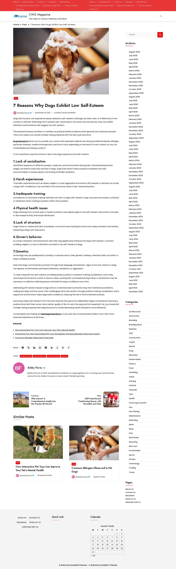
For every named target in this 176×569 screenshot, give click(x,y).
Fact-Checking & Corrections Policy (28, 5)
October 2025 (135, 89)
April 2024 (133, 157)
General (132, 385)
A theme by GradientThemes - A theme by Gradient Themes (88, 565)
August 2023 (134, 187)
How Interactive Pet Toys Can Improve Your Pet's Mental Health (45, 330)
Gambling (133, 372)
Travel (131, 472)
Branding (133, 320)
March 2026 (134, 70)
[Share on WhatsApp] (40, 347)
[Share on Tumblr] (57, 347)
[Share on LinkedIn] (34, 347)
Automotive (134, 316)
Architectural (134, 311)
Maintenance (134, 416)
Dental (132, 346)
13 (107, 541)
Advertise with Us (28, 2)
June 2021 (133, 280)
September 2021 (136, 273)
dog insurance (26, 356)
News (131, 429)
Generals (133, 390)
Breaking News (135, 324)
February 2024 (135, 164)
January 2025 (135, 123)
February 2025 (135, 119)
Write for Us (20, 9)
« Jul (93, 555)
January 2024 (135, 168)
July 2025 (133, 100)
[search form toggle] (161, 16)
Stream (132, 459)
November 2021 (135, 265)
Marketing (133, 420)
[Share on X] (28, 347)
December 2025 (136, 82)
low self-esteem (53, 356)
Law (130, 407)
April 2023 (133, 201)
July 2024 (133, 145)
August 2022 (134, 231)
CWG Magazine (39, 14)
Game (131, 377)
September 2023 (136, 183)
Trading (132, 468)
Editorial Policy (65, 2)
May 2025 (133, 108)
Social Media (134, 450)
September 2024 (136, 138)
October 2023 (135, 179)
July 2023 (133, 190)
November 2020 (136, 291)
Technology (134, 463)
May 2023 (133, 198)
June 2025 (133, 104)
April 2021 (133, 288)
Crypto (132, 342)
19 (102, 545)
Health (132, 398)
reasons (64, 356)
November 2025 (136, 85)
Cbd (131, 333)
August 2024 (134, 142)
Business (132, 329)
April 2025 (133, 112)
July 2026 (133, 55)
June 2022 (133, 239)
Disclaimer (52, 2)
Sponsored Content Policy (52, 5)
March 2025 (134, 115)
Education (133, 355)
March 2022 (134, 250)
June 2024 (133, 149)
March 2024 (134, 160)
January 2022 (135, 258)
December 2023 (136, 171)
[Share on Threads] (63, 347)
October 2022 (135, 224)
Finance (132, 364)
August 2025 (134, 97)
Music (131, 424)
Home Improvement (137, 403)
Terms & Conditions (71, 5)
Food (131, 368)
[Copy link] (68, 347)
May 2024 (133, 153)
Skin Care (133, 446)
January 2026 (135, 78)
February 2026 (135, 74)
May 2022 (133, 243)
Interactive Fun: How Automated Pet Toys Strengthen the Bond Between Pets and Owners (57, 334)
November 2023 (136, 175)
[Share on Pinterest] (45, 347)
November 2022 (136, 220)
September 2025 (136, 93)
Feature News (135, 359)
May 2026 (133, 63)
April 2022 (133, 246)
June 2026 (133, 59)
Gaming (132, 381)
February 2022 (135, 254)
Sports (132, 455)
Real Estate (134, 437)
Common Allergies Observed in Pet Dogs (34, 337)
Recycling (133, 442)
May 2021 (133, 284)
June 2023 (133, 194)
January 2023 (135, 213)
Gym (131, 394)
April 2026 (133, 67)
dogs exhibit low (39, 356)
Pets (15, 98)
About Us (16, 2)
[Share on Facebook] (22, 347)
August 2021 (134, 276)
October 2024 (135, 134)
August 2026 (134, 52)
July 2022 (133, 235)
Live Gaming (134, 411)
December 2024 (136, 127)
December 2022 (136, 216)
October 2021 (135, 269)
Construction (134, 337)
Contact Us (41, 2)
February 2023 (135, 209)
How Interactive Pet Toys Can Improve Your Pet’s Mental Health (38, 468)
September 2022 (136, 228)
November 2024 (136, 130)
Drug (131, 351)
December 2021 (135, 261)
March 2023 (134, 205)
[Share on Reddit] (51, 347)
